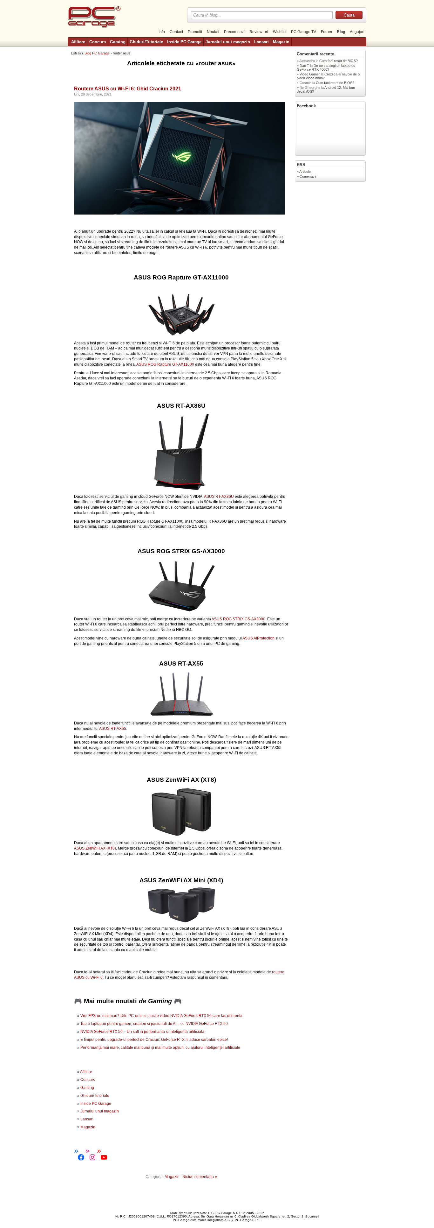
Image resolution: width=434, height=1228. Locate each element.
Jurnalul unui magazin (228, 41)
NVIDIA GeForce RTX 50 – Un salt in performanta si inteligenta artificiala (142, 1031)
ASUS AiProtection (258, 638)
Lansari (261, 41)
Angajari (357, 32)
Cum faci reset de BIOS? (339, 61)
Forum (326, 32)
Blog (341, 32)
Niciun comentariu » (199, 1177)
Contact (176, 32)
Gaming (117, 41)
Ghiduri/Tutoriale (146, 41)
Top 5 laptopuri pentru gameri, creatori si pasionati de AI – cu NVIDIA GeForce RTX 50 (154, 1023)
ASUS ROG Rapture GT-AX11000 (165, 364)
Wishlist (279, 32)
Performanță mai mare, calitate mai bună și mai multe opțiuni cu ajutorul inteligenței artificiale (160, 1047)
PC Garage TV (303, 32)
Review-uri (258, 32)
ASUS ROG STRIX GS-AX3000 (238, 619)
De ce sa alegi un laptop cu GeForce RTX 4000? (326, 67)
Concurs (97, 41)
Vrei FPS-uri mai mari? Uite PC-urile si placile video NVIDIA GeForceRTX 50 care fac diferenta (161, 1015)
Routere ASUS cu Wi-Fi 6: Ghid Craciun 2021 (127, 88)
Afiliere (78, 41)
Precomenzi (234, 32)
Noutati (213, 32)
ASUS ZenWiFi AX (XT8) (95, 848)
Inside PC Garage (184, 41)
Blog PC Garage (97, 53)
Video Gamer (310, 74)
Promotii (195, 32)
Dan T (304, 65)
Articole (305, 171)
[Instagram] (92, 1157)
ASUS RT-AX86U (219, 496)
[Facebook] (81, 1157)
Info (162, 32)
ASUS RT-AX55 (112, 728)
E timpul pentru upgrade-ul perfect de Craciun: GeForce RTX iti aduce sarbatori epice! (154, 1039)
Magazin (281, 41)
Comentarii (308, 176)
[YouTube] (104, 1157)
